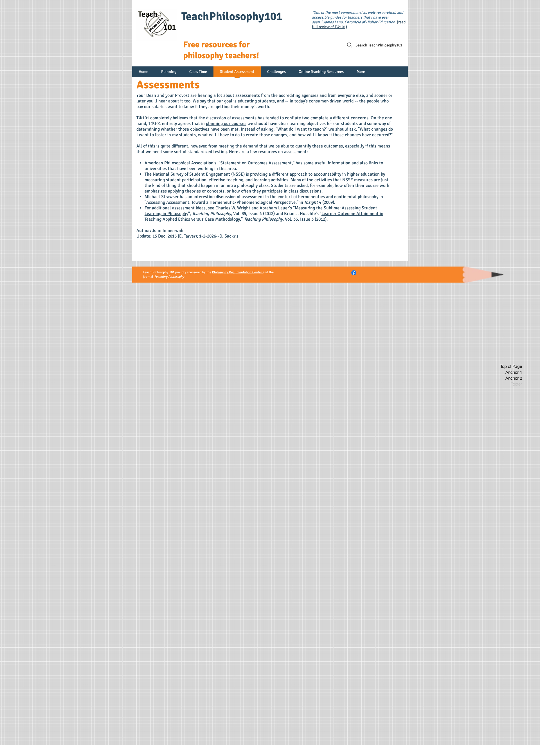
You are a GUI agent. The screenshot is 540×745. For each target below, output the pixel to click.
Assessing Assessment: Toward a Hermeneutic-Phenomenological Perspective (221, 202)
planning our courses (226, 123)
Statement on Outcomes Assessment (256, 163)
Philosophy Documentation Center (237, 272)
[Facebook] (353, 272)
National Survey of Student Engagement (191, 174)
